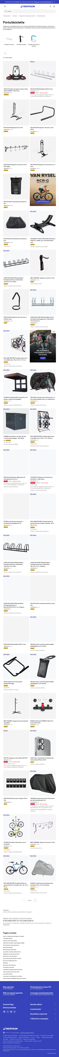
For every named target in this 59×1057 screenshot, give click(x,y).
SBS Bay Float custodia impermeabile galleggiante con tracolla (42, 645)
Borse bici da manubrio (9, 965)
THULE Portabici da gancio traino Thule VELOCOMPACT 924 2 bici (16, 90)
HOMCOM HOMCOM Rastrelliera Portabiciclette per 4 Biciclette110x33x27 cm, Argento (14, 605)
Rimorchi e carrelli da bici (10, 956)
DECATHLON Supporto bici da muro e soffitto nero (15, 318)
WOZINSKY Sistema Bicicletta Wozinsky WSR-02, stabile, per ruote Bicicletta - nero (42, 240)
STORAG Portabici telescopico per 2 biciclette (15, 843)
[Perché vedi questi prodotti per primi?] (4, 57)
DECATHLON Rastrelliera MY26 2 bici (15, 644)
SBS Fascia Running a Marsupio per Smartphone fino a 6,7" (15, 478)
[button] (53, 94)
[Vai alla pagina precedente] (24, 900)
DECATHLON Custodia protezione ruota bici (42, 604)
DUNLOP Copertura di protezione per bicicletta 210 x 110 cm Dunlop (41, 884)
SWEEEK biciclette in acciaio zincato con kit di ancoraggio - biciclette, (15, 437)
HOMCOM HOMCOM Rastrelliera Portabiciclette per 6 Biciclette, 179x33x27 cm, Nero (14, 279)
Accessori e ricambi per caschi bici (12, 976)
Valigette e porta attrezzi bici (11, 954)
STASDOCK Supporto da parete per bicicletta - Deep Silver (41, 478)
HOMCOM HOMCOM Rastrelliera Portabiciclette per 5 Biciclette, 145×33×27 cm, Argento (40, 564)
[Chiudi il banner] (54, 2)
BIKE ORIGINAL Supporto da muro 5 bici (42, 842)
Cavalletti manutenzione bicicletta (12, 969)
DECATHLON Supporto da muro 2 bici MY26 (42, 128)
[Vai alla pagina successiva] (35, 900)
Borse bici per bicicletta (9, 949)
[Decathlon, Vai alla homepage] (27, 6)
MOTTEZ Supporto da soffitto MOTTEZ (16, 758)
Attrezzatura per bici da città (11, 971)
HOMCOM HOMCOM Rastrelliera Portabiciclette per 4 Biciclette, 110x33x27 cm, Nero (14, 564)
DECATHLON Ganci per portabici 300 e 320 (16, 799)
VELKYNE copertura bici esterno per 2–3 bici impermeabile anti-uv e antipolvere (42, 398)
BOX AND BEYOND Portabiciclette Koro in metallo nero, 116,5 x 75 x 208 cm (42, 437)
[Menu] (5, 6)
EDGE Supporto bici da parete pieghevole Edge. (13, 682)
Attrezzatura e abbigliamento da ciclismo (14, 978)
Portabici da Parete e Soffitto (34, 45)
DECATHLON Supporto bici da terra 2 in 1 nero (42, 165)
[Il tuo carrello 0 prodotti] (54, 6)
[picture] (16, 74)
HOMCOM (22, 918)
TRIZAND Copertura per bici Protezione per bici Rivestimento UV (42, 799)
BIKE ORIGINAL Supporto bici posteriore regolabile (16, 722)
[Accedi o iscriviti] (50, 6)
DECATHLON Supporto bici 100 (13, 127)
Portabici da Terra (9, 44)
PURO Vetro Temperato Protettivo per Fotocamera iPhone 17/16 (42, 759)
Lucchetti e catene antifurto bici (12, 951)
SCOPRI (43, 358)
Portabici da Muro (21, 44)
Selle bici (5, 963)
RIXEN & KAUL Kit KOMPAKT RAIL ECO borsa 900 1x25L (42, 722)
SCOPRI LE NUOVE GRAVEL (43, 201)
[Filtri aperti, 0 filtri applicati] (5, 53)
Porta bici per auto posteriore (11, 945)
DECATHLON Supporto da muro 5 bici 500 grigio (15, 165)
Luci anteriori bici (7, 974)
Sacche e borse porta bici (10, 940)
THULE (10, 918)
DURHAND (29, 918)
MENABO (5, 918)
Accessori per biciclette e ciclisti (12, 958)
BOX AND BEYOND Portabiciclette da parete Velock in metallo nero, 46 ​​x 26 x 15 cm (16, 885)
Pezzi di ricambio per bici (10, 960)
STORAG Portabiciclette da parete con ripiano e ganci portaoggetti (16, 398)
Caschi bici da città (8, 967)
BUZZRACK (16, 918)
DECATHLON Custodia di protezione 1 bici (15, 202)
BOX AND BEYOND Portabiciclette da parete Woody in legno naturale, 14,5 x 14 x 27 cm (42, 523)
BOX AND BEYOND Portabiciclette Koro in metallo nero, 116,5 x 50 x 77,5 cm (16, 359)
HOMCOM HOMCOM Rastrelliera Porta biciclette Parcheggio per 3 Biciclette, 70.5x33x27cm (42, 319)
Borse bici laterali (8, 947)
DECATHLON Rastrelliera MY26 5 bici (41, 89)
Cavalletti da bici (7, 938)
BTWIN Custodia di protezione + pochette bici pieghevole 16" (14, 522)
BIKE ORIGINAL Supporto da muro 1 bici (42, 278)
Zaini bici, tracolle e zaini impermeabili (13, 943)
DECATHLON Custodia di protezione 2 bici (15, 239)
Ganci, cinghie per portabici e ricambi (13, 936)
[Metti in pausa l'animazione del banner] (52, 2)
